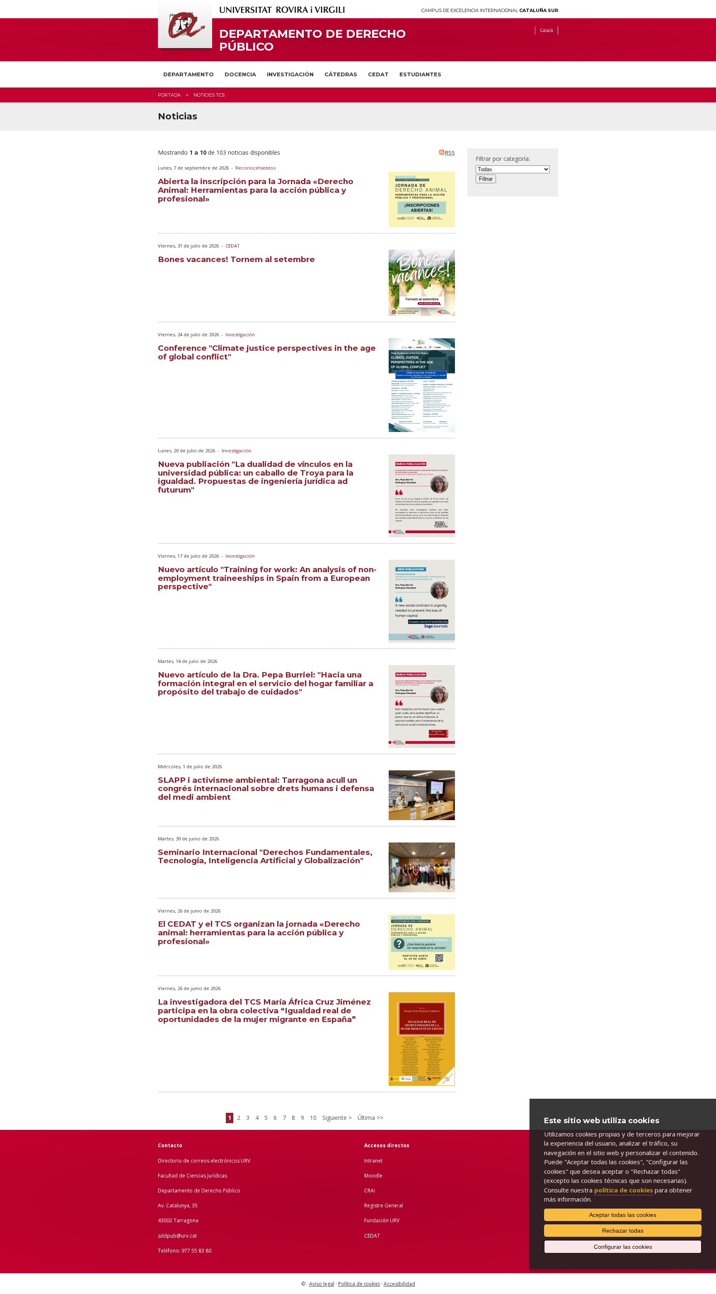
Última (367, 1118)
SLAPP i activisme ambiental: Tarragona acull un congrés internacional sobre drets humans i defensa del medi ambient (266, 788)
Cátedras (340, 74)
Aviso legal (321, 1283)
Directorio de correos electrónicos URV (204, 1160)
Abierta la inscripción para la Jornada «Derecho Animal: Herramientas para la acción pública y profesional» (255, 190)
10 (313, 1118)
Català (546, 30)
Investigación (290, 74)
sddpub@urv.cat (177, 1235)
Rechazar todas (622, 1230)
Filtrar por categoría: (503, 159)
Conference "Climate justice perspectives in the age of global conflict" (267, 352)
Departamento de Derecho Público (312, 40)
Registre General (383, 1205)
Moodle (373, 1175)
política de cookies (623, 1190)
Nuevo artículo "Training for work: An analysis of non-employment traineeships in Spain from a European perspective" (267, 578)
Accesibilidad (399, 1283)
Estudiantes (420, 74)
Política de (359, 1283)
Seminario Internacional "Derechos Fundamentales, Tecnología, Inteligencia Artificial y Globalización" (265, 856)
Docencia (240, 74)
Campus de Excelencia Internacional (489, 10)
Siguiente (335, 1118)
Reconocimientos (255, 168)
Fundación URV (381, 1220)
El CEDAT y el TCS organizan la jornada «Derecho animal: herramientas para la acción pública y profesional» (259, 932)
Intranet (373, 1160)
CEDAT (378, 74)
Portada (169, 95)
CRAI (369, 1190)
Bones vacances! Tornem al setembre (236, 259)
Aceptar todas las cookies (622, 1214)
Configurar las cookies (623, 1246)
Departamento (188, 74)
